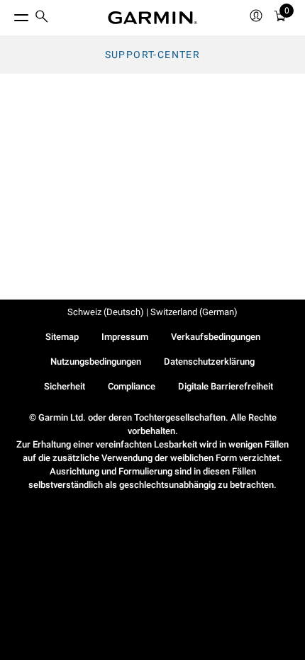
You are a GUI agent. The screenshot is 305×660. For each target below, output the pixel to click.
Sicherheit (64, 386)
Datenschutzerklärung (209, 361)
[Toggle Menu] (8, 14)
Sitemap (62, 336)
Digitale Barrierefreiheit (225, 386)
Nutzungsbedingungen (95, 361)
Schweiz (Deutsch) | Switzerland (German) (152, 312)
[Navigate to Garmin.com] (152, 17)
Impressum (124, 336)
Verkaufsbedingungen (215, 336)
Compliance (131, 386)
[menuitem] (41, 18)
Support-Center (153, 54)
